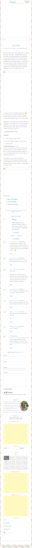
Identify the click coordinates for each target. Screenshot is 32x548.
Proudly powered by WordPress (9, 546)
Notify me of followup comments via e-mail (16, 394)
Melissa (8, 48)
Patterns (18, 211)
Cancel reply (21, 352)
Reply (11, 253)
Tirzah (20, 241)
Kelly (20, 258)
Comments (7, 526)
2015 (16, 454)
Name (5, 355)
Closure (12, 235)
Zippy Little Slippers (12, 199)
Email (5, 361)
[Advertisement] (16, 21)
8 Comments (24, 48)
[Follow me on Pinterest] (17, 418)
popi (17, 352)
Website (5, 367)
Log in (5, 520)
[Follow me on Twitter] (14, 418)
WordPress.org (7, 529)
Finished (21, 210)
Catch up (20, 235)
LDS (5, 405)
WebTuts (27, 546)
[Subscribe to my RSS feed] (20, 418)
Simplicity (16, 46)
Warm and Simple (11, 201)
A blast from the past (12, 204)
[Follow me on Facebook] (11, 418)
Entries (6, 523)
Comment (6, 372)
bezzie (20, 269)
